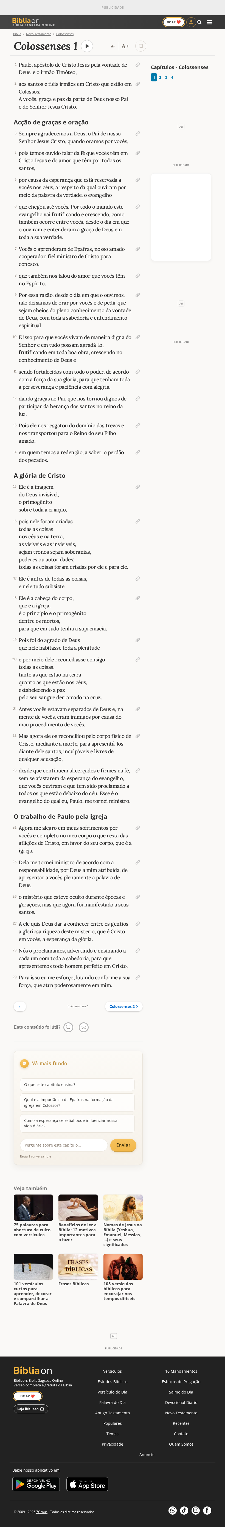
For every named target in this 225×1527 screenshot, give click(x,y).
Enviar (123, 1145)
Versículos (112, 1371)
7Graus (41, 1511)
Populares (112, 1423)
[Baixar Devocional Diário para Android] (36, 1485)
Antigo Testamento (112, 1412)
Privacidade (112, 1444)
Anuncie (146, 1454)
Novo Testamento (181, 1412)
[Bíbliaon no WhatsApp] (172, 1510)
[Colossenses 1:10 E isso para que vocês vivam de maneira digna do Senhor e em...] (138, 337)
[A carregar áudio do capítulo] (87, 46)
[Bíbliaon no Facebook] (207, 1510)
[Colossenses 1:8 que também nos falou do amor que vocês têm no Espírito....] (138, 276)
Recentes (181, 1423)
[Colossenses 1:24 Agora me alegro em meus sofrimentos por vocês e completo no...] (138, 828)
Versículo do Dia (112, 1392)
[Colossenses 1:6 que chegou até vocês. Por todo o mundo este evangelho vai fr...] (138, 207)
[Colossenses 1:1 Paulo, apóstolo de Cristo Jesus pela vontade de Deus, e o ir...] (138, 65)
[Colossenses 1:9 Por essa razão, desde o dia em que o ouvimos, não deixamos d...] (138, 295)
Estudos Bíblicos (113, 1381)
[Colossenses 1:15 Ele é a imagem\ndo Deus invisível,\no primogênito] (138, 487)
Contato (181, 1433)
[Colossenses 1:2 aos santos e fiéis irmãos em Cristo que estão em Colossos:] (138, 84)
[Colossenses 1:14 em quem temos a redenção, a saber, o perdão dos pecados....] (138, 452)
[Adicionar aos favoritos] (140, 46)
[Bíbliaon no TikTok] (184, 1510)
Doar (174, 21)
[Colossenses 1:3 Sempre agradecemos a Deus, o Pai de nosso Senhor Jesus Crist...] (138, 133)
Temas (112, 1433)
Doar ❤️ (27, 1396)
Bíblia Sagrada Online (33, 25)
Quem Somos (181, 1444)
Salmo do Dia (181, 1392)
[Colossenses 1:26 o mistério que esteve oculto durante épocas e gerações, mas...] (138, 897)
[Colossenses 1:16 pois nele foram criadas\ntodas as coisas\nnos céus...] (138, 521)
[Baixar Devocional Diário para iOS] (87, 1485)
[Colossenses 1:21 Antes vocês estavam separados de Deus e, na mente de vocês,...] (138, 709)
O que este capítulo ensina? (49, 1084)
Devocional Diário (181, 1402)
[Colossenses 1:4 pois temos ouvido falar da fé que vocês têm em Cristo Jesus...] (138, 153)
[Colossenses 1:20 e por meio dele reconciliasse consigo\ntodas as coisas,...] (138, 659)
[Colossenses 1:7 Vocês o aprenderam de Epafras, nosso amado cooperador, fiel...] (138, 249)
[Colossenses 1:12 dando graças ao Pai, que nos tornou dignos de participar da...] (138, 398)
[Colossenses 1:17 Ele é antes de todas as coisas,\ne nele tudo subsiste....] (138, 579)
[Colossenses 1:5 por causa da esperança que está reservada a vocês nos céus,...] (138, 180)
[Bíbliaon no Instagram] (196, 1510)
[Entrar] (191, 22)
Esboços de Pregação (181, 1381)
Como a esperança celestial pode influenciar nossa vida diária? (70, 1123)
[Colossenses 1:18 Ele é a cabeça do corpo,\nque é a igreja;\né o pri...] (138, 598)
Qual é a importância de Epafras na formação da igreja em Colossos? (69, 1102)
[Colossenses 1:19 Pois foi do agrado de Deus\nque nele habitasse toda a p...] (138, 640)
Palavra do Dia (112, 1402)
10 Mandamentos (181, 1371)
